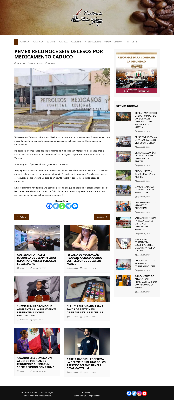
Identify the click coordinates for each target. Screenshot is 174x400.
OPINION (118, 42)
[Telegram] (68, 206)
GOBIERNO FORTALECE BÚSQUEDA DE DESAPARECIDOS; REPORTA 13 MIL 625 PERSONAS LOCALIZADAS (37, 259)
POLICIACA (37, 42)
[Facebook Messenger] (75, 206)
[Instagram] (139, 393)
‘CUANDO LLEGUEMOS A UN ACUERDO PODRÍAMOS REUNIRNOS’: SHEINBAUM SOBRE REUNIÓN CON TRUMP (35, 362)
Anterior (23, 217)
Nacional (51, 63)
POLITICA (63, 42)
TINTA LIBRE (131, 42)
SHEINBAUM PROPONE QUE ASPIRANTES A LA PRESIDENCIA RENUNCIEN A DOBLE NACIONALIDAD (37, 311)
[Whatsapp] (62, 206)
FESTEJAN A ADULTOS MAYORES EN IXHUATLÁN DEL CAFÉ (145, 263)
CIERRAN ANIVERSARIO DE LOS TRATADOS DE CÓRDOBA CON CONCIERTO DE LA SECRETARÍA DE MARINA (146, 120)
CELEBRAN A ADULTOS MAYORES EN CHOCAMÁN (145, 205)
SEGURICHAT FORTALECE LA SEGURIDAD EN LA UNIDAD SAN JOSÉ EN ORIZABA (145, 245)
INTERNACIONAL (92, 42)
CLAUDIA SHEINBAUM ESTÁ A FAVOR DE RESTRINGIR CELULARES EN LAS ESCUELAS (85, 309)
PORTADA (24, 42)
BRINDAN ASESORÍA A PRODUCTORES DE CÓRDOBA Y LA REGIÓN (145, 157)
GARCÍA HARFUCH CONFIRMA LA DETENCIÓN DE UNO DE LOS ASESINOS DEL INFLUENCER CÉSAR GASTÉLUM (86, 363)
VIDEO (107, 42)
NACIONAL (76, 42)
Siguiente (100, 217)
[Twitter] (56, 206)
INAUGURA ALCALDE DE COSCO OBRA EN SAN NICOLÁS (145, 189)
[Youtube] (144, 393)
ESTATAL (50, 42)
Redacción (21, 63)
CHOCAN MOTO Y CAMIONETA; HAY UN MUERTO (145, 174)
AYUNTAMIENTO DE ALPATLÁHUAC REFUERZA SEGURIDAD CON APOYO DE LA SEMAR (146, 282)
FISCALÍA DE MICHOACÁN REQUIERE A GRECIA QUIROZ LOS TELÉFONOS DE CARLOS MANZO (84, 259)
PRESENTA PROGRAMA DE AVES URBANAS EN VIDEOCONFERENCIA (146, 140)
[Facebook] (49, 206)
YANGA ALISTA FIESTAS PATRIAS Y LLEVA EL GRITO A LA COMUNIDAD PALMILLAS (145, 224)
